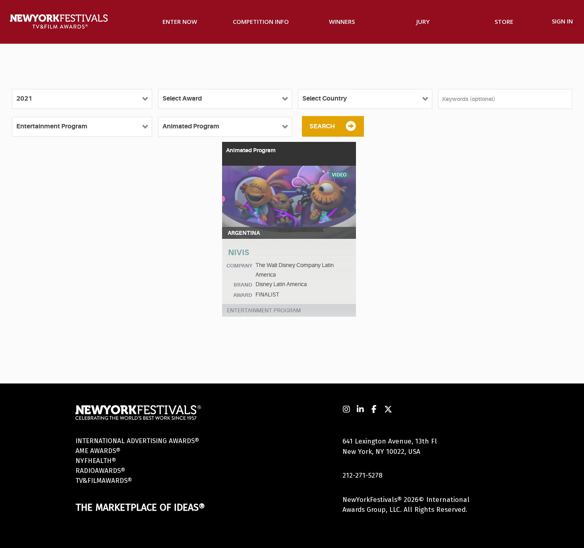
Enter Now (179, 21)
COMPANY (239, 266)
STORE (504, 21)
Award (242, 295)
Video (339, 175)
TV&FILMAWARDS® (103, 480)
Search (322, 126)
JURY (422, 21)
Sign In (562, 21)
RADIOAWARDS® (100, 471)
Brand (243, 285)
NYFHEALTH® (95, 461)
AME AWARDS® (97, 451)
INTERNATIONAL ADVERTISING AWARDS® (137, 441)
